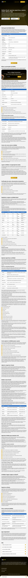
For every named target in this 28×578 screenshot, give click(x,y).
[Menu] (26, 1)
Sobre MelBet (3, 571)
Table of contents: (4, 576)
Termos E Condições (3, 569)
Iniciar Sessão (22, 1)
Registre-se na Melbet (14, 177)
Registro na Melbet (17, 1)
